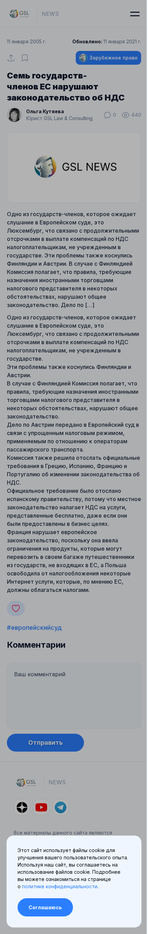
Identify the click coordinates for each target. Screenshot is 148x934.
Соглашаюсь (45, 907)
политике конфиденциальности (59, 886)
